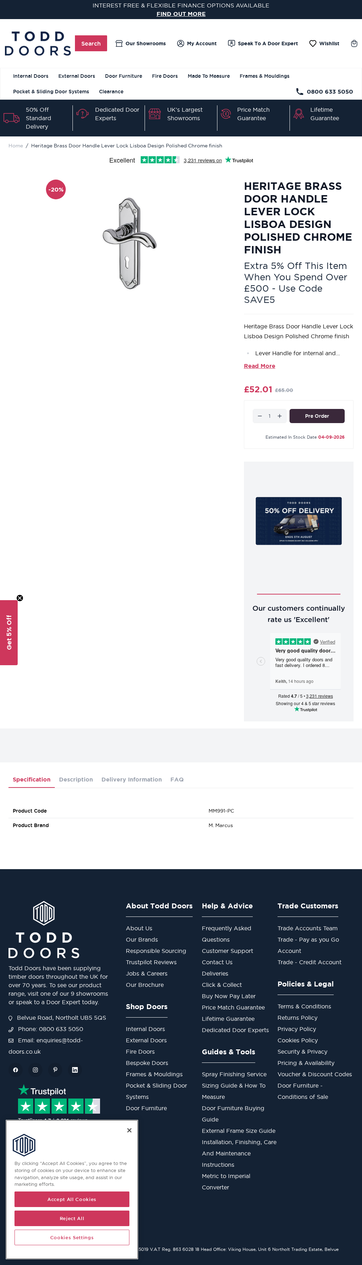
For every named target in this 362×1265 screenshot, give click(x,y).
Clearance (111, 91)
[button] (9, 632)
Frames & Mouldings (265, 76)
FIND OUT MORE (181, 14)
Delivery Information (131, 779)
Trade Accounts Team (308, 928)
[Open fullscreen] (131, 243)
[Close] (129, 1130)
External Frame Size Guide (238, 1131)
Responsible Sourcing (156, 951)
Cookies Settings (72, 1237)
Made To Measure (209, 76)
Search (91, 43)
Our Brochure (145, 985)
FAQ (177, 779)
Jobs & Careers (147, 973)
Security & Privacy (302, 1051)
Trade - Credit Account (309, 962)
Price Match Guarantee (233, 1007)
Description (76, 779)
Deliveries (215, 973)
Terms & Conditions (304, 1006)
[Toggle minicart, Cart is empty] (354, 43)
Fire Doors (165, 76)
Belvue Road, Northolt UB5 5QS (60, 1017)
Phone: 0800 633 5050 (49, 1029)
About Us (139, 928)
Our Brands (142, 939)
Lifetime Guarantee (228, 1018)
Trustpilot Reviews (151, 962)
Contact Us (217, 962)
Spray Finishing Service (234, 1074)
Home (15, 145)
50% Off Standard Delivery (38, 118)
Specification (32, 779)
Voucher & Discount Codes (315, 1074)
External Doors (76, 76)
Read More (259, 366)
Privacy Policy (297, 1029)
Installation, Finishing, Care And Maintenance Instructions (239, 1153)
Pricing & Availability (306, 1063)
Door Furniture (123, 76)
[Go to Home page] (37, 43)
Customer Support (227, 951)
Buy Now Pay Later (229, 996)
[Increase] (280, 416)
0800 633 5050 (330, 91)
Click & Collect (222, 985)
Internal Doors (30, 76)
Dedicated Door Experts (235, 1030)
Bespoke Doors (147, 1063)
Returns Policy (297, 1017)
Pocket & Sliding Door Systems (51, 91)
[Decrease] (260, 416)
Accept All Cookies (72, 1199)
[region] (72, 1189)
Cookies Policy (298, 1040)
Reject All (72, 1218)
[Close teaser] (19, 598)
